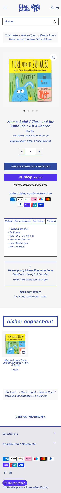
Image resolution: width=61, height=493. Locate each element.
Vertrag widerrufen (30, 416)
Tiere (43, 297)
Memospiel (33, 297)
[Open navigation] (9, 8)
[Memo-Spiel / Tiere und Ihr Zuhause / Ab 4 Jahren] (15, 344)
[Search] (55, 21)
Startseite (11, 35)
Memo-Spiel (28, 35)
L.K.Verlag (19, 297)
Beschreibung (23, 221)
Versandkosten (40, 136)
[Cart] (57, 8)
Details (9, 221)
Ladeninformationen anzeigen (30, 280)
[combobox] (30, 21)
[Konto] (52, 7)
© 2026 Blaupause (12, 487)
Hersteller (39, 221)
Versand (51, 221)
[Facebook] (4, 473)
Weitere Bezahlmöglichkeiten (31, 185)
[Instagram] (10, 473)
